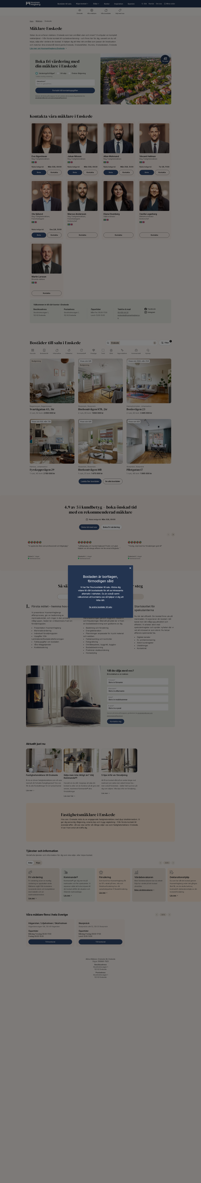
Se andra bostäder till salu (100, 607)
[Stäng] (130, 568)
